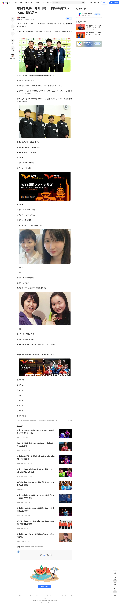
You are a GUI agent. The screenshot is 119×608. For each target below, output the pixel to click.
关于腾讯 (19, 596)
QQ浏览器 (62, 596)
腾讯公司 (43, 602)
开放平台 (42, 596)
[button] (97, 14)
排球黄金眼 (20, 515)
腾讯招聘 (52, 596)
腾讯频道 (67, 596)
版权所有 (47, 602)
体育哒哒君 (20, 463)
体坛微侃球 (20, 450)
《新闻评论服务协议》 (39, 547)
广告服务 (47, 596)
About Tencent (25, 596)
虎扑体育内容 (20, 541)
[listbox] (44, 483)
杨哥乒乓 (19, 489)
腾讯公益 (56, 596)
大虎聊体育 (20, 476)
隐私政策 (37, 596)
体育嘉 (18, 437)
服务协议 (32, 596)
